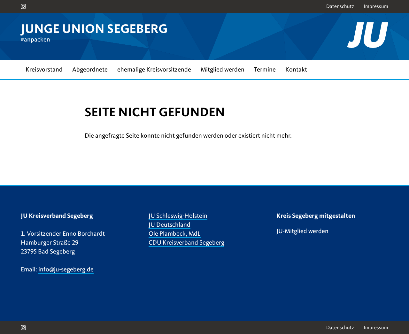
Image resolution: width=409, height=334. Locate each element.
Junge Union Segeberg (94, 28)
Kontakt (296, 69)
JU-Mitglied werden (302, 231)
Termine (265, 69)
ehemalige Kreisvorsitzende (154, 69)
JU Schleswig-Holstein (178, 215)
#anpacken (35, 39)
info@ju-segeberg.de (66, 269)
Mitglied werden (222, 69)
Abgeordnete (90, 69)
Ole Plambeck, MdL (175, 233)
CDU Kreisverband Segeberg (186, 242)
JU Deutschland (169, 224)
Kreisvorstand (44, 69)
